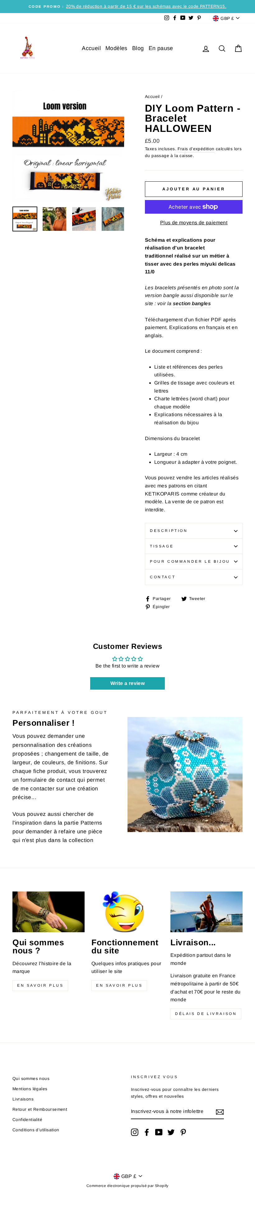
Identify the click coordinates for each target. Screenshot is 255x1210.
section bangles (192, 303)
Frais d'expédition (196, 149)
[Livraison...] (206, 911)
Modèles (116, 48)
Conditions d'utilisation (35, 1130)
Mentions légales (29, 1089)
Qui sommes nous (30, 1078)
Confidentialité (27, 1119)
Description (169, 530)
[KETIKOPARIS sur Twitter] (171, 1132)
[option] (127, 6)
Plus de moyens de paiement (193, 222)
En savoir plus (40, 985)
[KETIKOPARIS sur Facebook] (147, 1132)
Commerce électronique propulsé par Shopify (127, 1186)
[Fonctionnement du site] (127, 911)
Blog (138, 48)
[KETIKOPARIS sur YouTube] (159, 1132)
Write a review (127, 683)
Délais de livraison (206, 1014)
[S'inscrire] (220, 1112)
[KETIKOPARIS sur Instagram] (134, 1132)
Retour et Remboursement (39, 1109)
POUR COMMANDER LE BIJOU (190, 561)
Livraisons (23, 1099)
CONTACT (162, 577)
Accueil (91, 48)
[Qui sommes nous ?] (48, 911)
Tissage (162, 546)
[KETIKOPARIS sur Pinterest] (183, 1132)
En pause (161, 48)
